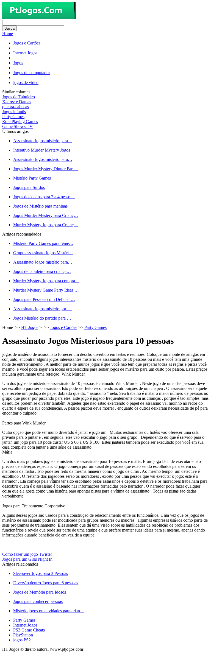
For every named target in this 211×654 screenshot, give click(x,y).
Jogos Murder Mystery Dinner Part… (45, 168)
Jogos (18, 62)
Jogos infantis (14, 111)
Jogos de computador (31, 72)
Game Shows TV (17, 126)
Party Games (13, 116)
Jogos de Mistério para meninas (40, 206)
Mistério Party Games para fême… (43, 243)
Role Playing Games (20, 121)
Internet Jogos (25, 53)
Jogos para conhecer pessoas (38, 601)
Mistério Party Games (32, 178)
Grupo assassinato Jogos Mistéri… (43, 252)
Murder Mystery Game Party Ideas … (46, 290)
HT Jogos (29, 327)
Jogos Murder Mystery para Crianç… (45, 215)
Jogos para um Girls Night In (27, 559)
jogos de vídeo (25, 82)
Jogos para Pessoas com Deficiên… (44, 299)
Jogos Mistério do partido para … (42, 318)
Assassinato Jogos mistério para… (42, 140)
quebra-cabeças (15, 106)
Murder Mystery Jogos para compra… (46, 280)
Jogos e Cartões (26, 43)
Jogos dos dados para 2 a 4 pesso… (44, 196)
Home (7, 33)
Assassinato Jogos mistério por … (42, 308)
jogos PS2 (22, 640)
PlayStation (23, 635)
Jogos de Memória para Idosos (39, 592)
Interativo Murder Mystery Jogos (41, 150)
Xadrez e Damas (16, 101)
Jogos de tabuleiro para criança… (42, 271)
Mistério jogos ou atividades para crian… (48, 610)
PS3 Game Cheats (29, 630)
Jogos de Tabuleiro (18, 96)
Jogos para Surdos (29, 187)
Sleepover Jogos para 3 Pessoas (40, 573)
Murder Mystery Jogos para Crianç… (45, 224)
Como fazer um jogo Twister (27, 554)
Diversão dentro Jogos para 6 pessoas (45, 582)
